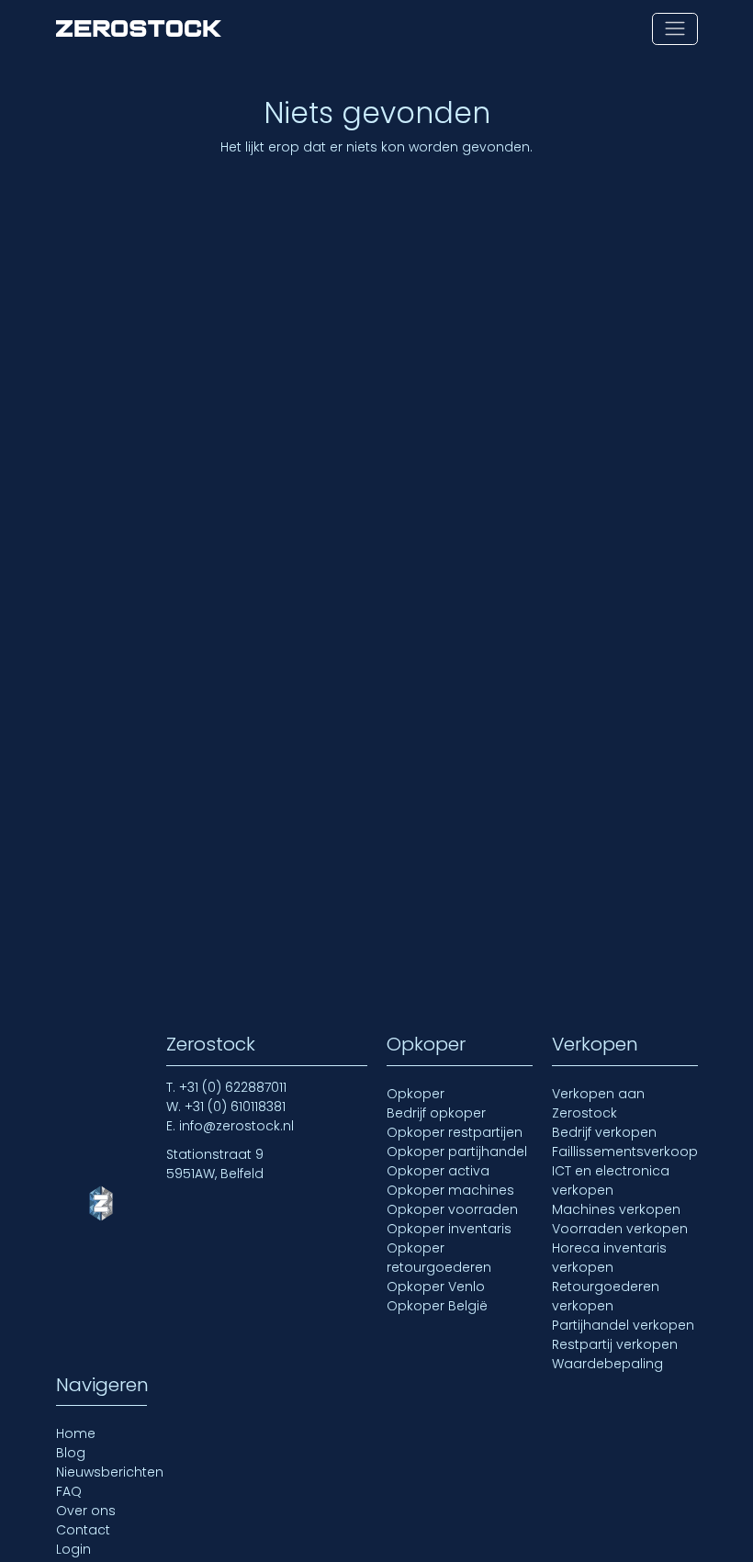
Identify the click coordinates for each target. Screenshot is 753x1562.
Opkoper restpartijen (455, 1132)
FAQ (69, 1491)
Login (73, 1549)
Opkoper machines (450, 1190)
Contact (83, 1530)
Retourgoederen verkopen (605, 1296)
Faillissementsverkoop (625, 1151)
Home (76, 1433)
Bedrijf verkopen (604, 1132)
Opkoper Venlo (436, 1286)
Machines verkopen (616, 1209)
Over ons (86, 1510)
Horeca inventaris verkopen (609, 1257)
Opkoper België (437, 1306)
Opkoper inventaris (449, 1228)
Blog (70, 1453)
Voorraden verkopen (620, 1228)
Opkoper (415, 1093)
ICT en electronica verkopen (610, 1180)
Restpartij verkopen (615, 1344)
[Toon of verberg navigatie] (674, 29)
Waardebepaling (607, 1363)
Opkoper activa (438, 1171)
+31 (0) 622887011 (233, 1087)
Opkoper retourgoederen (439, 1257)
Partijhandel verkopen (623, 1325)
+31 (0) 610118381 (235, 1106)
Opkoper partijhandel (457, 1151)
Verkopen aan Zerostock (598, 1103)
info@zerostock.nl (236, 1126)
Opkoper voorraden (452, 1209)
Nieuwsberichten (109, 1472)
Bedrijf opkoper (436, 1113)
